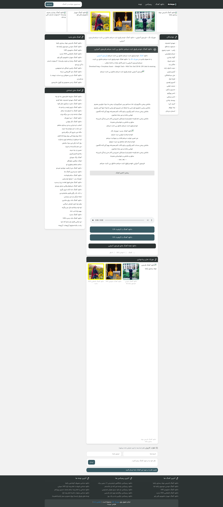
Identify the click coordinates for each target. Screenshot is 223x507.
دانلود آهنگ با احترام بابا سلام (71, 111)
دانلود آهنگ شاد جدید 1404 (72, 218)
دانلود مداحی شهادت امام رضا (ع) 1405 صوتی (73, 486)
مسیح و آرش (170, 90)
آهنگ (141, 56)
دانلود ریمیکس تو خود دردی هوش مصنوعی (117, 490)
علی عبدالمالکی (170, 75)
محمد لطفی (171, 86)
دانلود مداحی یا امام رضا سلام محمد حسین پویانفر (71, 490)
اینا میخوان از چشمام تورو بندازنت (70, 139)
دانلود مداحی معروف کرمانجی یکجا (77, 483)
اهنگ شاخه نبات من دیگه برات (71, 114)
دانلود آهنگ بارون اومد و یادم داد (70, 107)
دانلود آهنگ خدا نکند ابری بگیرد (71, 190)
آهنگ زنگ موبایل (76, 157)
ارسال (91, 462)
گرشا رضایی (171, 57)
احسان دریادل (170, 111)
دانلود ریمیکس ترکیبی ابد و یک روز (120, 496)
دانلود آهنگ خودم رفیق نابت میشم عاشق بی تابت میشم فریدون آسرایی (123, 49)
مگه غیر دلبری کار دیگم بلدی (72, 132)
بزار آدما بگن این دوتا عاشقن (72, 143)
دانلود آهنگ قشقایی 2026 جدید (71, 54)
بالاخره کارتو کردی (76, 154)
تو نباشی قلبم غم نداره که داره (71, 222)
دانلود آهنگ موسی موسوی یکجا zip (69, 47)
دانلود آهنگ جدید (75, 215)
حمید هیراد (171, 61)
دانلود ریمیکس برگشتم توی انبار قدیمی (118, 493)
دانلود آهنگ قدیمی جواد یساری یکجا (69, 43)
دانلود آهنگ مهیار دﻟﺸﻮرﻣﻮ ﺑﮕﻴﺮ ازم (69, 57)
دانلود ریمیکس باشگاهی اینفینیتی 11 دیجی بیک (115, 483)
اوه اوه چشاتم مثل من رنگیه (72, 207)
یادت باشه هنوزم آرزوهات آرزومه (70, 225)
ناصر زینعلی (171, 97)
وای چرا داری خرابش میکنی (72, 204)
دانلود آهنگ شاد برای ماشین (72, 200)
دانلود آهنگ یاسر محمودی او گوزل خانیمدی (66, 82)
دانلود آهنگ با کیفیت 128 (122, 229)
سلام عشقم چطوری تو (74, 164)
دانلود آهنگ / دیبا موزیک (73, 118)
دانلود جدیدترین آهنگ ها (73, 172)
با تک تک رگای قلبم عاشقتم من (71, 193)
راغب (173, 50)
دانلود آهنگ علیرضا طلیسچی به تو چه (68, 96)
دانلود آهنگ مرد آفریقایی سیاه (71, 72)
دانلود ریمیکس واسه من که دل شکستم (118, 486)
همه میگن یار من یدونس (73, 197)
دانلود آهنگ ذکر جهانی (74, 122)
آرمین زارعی (171, 72)
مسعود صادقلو (170, 47)
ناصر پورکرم (171, 93)
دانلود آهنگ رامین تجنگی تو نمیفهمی (68, 68)
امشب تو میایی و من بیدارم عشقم (69, 125)
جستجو (49, 4)
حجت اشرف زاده (169, 68)
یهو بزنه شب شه (76, 211)
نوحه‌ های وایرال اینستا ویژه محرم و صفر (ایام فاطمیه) (70, 496)
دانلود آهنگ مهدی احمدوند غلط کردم (69, 100)
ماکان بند (172, 64)
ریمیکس (148, 4)
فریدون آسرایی (141, 38)
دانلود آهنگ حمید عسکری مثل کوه (69, 104)
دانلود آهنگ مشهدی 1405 (73, 50)
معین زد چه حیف (76, 150)
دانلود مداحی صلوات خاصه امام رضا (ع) (75, 493)
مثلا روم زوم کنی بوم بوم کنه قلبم (70, 136)
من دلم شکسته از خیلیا (73, 147)
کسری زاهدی (170, 82)
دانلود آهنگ (159, 4)
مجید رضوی (166, 50)
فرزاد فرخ (172, 79)
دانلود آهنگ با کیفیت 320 (122, 237)
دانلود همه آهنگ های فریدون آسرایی (122, 246)
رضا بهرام (172, 107)
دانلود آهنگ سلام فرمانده (73, 175)
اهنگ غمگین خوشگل (74, 161)
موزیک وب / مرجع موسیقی (72, 179)
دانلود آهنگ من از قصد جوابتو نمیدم (69, 168)
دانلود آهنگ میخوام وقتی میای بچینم (68, 186)
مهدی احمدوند (170, 43)
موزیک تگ (152, 38)
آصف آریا (172, 104)
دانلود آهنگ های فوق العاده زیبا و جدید (68, 182)
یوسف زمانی (170, 100)
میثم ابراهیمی (170, 54)
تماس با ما (97, 502)
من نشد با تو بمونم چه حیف (72, 129)
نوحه (140, 4)
